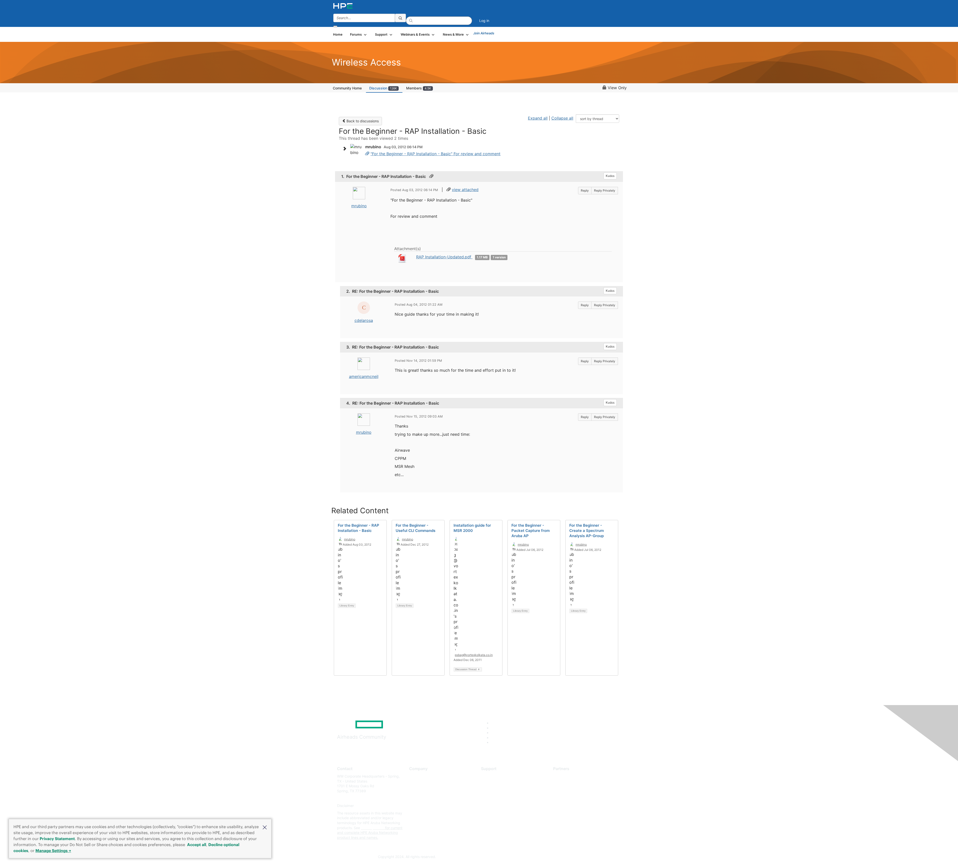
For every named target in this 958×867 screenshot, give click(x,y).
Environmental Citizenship (430, 798)
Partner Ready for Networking (577, 791)
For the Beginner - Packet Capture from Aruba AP (530, 530)
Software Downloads (498, 798)
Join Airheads (483, 33)
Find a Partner (564, 776)
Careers (415, 784)
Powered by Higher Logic (551, 857)
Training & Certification (499, 791)
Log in (484, 20)
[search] (400, 18)
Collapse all (562, 118)
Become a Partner (567, 784)
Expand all (538, 118)
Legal (413, 820)
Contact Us (418, 791)
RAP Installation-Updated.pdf (444, 256)
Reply (585, 190)
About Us (416, 776)
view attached (465, 189)
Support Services (495, 776)
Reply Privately (604, 190)
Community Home (347, 88)
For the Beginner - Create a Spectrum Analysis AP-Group (586, 530)
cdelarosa (364, 320)
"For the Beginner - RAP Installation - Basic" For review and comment (435, 153)
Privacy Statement (57, 838)
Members (418, 88)
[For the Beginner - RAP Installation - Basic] (367, 153)
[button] (265, 827)
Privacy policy (420, 806)
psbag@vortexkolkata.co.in (474, 655)
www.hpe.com (372, 828)
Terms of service (422, 813)
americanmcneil (363, 376)
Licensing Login (493, 806)
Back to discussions (362, 121)
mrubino (359, 205)
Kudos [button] (610, 176)
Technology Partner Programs (577, 798)
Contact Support (494, 784)
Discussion (383, 88)
